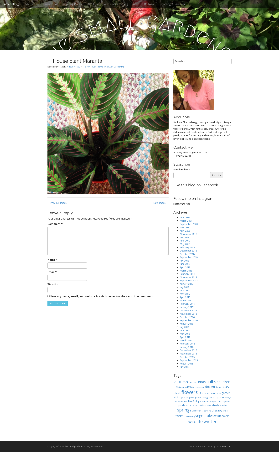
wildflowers (221, 416)
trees (179, 415)
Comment (55, 224)
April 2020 (185, 230)
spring (183, 410)
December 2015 (188, 350)
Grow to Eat (50, 4)
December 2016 (188, 310)
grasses (191, 398)
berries (193, 382)
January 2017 (186, 307)
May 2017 (185, 293)
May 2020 (185, 227)
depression (199, 386)
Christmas (181, 386)
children (223, 381)
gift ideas (184, 398)
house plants (216, 397)
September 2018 (189, 257)
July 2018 (184, 260)
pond (227, 401)
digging (218, 387)
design (210, 387)
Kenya (228, 397)
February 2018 (187, 273)
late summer (181, 401)
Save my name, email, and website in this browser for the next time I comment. (102, 296)
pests (221, 401)
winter (210, 421)
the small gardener (74, 446)
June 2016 (185, 330)
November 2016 (188, 313)
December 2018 (188, 250)
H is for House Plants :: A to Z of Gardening (103, 66)
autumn (181, 381)
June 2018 (185, 263)
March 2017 (186, 300)
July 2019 (184, 237)
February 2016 (187, 343)
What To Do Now (143, 4)
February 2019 (187, 247)
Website (52, 284)
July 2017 (184, 287)
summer (195, 410)
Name (52, 260)
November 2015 (188, 353)
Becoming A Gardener (172, 4)
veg (193, 416)
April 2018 (185, 267)
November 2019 (188, 234)
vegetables (204, 415)
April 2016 (185, 337)
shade (215, 405)
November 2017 (188, 277)
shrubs (223, 405)
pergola (213, 401)
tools (225, 410)
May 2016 (185, 333)
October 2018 (187, 254)
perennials (203, 401)
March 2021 (186, 220)
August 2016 (186, 323)
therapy (217, 410)
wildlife (195, 421)
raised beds (198, 405)
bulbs (211, 381)
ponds (181, 405)
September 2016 (189, 320)
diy (223, 386)
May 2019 (185, 244)
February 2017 (187, 303)
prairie (188, 405)
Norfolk (193, 401)
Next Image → (161, 202)
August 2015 (186, 363)
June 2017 (185, 290)
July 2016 (184, 327)
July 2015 (184, 366)
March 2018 (186, 270)
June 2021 (185, 217)
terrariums (206, 411)
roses (207, 405)
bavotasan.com (223, 446)
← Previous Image (57, 202)
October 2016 (187, 317)
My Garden (32, 4)
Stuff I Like (93, 4)
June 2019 (185, 240)
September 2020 (189, 224)
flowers (189, 392)
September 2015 (189, 360)
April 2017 (185, 297)
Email (52, 272)
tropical (187, 416)
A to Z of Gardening (116, 4)
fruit (202, 392)
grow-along (201, 397)
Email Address (181, 169)
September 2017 (189, 280)
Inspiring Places (72, 4)
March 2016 (186, 340)
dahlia (189, 386)
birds (202, 382)
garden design (214, 393)
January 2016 (186, 347)
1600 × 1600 (74, 66)
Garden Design (11, 4)
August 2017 (186, 283)
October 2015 (187, 357)
